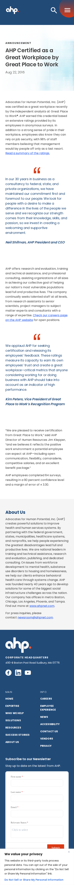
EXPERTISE (12, 706)
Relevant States (18, 822)
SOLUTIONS (13, 720)
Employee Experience (48, 708)
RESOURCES (13, 727)
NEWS (44, 717)
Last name (16, 792)
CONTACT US (49, 731)
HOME (9, 698)
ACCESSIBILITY (50, 724)
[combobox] (37, 831)
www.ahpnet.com (41, 606)
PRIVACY (46, 746)
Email (14, 807)
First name (16, 776)
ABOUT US (12, 742)
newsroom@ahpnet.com (35, 617)
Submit (56, 847)
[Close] (70, 852)
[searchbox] (37, 829)
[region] (37, 867)
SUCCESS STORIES (17, 735)
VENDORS (46, 738)
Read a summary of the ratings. (27, 153)
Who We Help (14, 713)
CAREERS (46, 698)
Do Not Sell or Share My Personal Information (33, 880)
